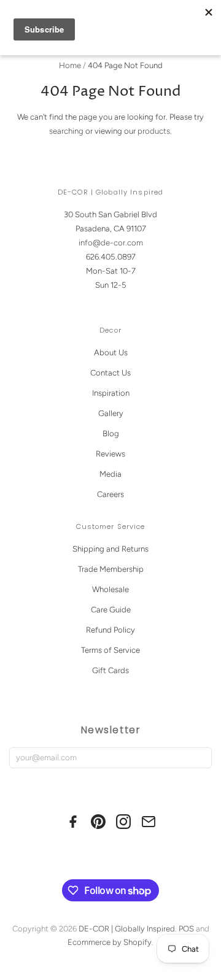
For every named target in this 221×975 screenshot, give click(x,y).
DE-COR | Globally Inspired (127, 928)
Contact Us (110, 372)
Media (110, 474)
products (154, 131)
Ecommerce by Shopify (110, 942)
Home (70, 65)
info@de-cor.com (111, 242)
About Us (111, 352)
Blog (111, 433)
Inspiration (111, 393)
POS (186, 928)
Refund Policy (110, 629)
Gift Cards (110, 670)
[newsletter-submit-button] (200, 758)
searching (66, 131)
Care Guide (111, 609)
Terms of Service (110, 650)
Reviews (110, 453)
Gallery (110, 413)
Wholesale (110, 589)
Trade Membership (111, 569)
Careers (110, 494)
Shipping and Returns (110, 548)
